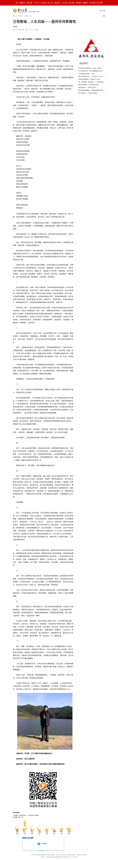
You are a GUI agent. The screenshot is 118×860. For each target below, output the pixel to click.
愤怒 (32, 833)
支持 (61, 833)
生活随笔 (26, 16)
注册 (104, 10)
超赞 (69, 833)
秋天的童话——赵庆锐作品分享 (89, 84)
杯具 (39, 833)
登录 (101, 10)
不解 (25, 833)
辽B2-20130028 (60, 854)
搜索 (104, 16)
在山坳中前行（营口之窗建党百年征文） (92, 71)
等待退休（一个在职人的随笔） (89, 93)
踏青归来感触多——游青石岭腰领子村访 (92, 90)
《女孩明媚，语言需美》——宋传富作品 (92, 82)
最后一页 (20, 817)
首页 (16, 3)
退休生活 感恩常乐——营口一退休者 (90, 68)
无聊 (47, 833)
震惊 (17, 833)
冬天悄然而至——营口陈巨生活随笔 (28, 815)
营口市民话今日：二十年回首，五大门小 (92, 76)
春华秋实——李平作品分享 (88, 87)
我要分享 (20, 16)
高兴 (54, 833)
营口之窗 (31, 29)
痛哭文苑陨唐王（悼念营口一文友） (90, 79)
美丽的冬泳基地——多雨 (87, 73)
